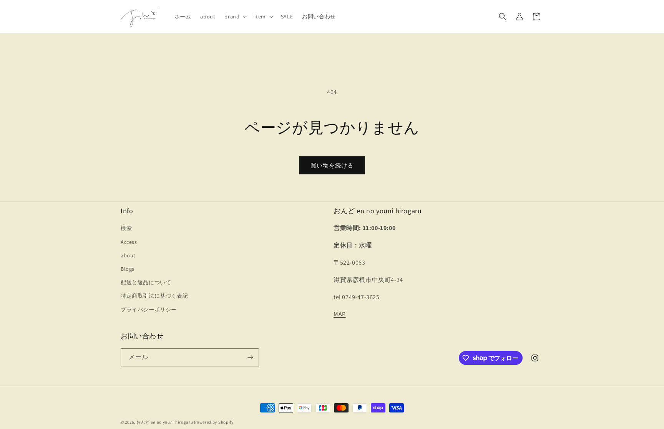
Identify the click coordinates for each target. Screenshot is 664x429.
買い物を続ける (332, 165)
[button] (235, 16)
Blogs (127, 268)
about (128, 255)
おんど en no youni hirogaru (164, 422)
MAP (340, 314)
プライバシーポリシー (149, 309)
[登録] (250, 357)
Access (129, 242)
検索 (126, 228)
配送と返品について (146, 282)
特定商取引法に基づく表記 (154, 295)
